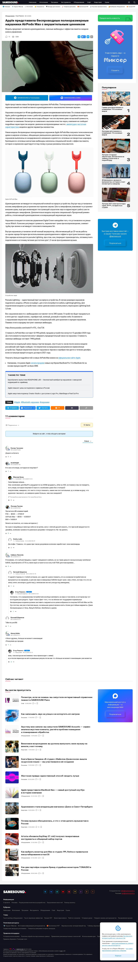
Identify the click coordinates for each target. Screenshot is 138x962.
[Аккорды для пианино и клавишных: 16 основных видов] (116, 122)
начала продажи (37, 363)
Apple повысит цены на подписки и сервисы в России (29, 388)
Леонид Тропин (19, 541)
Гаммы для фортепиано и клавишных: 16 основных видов (112, 109)
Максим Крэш (18, 477)
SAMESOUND (20, 949)
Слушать (115, 70)
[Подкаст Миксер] (81, 891)
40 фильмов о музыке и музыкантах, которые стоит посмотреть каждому (113, 182)
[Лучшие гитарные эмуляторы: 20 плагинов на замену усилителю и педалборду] (116, 146)
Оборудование (10, 16)
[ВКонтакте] (51, 891)
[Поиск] (133, 2)
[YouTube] (63, 891)
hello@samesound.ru (128, 891)
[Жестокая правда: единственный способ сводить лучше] (12, 777)
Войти (87, 425)
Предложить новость (110, 18)
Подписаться (115, 243)
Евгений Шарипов (20, 572)
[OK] (86, 891)
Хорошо (118, 956)
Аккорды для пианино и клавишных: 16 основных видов (112, 133)
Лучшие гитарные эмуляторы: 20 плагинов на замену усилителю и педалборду (113, 157)
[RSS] (92, 891)
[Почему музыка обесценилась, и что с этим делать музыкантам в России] (12, 824)
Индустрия (24, 749)
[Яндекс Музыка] (75, 891)
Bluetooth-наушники (30, 402)
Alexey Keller (18, 652)
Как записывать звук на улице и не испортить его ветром (50, 714)
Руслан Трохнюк (17, 448)
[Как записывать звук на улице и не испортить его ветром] (12, 716)
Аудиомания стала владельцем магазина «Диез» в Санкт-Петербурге (57, 807)
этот (61, 951)
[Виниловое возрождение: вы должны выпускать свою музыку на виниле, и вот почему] (12, 746)
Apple (18, 402)
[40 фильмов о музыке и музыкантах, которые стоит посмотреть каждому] (116, 171)
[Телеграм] (45, 891)
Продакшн (24, 717)
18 (38, 827)
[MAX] (57, 891)
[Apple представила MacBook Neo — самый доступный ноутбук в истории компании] (12, 793)
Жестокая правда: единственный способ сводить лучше (50, 776)
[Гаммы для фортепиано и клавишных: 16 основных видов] (116, 99)
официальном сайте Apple (69, 358)
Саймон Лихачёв (20, 574)
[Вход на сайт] (129, 2)
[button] (79, 36)
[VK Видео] (69, 891)
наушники (45, 402)
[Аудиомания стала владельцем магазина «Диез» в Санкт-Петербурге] (12, 808)
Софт (22, 703)
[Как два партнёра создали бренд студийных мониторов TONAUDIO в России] (12, 870)
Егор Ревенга (20, 16)
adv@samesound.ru (128, 893)
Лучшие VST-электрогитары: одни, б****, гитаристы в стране (114, 205)
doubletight (18, 479)
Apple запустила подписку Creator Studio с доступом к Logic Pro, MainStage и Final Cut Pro (43, 393)
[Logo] (10, 2)
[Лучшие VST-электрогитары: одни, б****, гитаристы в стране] (116, 195)
